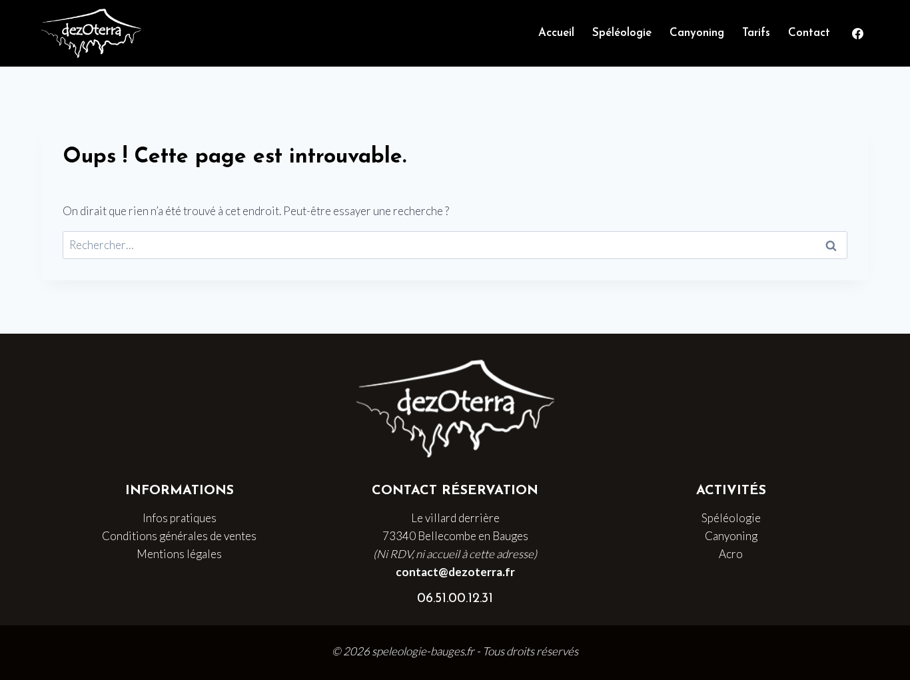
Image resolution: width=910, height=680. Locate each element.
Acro (731, 554)
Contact (809, 33)
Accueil (556, 33)
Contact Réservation (455, 491)
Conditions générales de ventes (179, 536)
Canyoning (697, 33)
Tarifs (756, 33)
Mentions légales (179, 554)
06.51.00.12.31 (455, 598)
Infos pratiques (180, 518)
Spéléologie (622, 33)
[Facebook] (857, 33)
